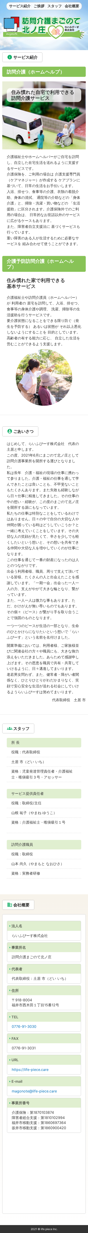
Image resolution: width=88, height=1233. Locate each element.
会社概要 (72, 6)
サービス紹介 (20, 6)
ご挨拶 (39, 6)
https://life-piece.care (30, 1069)
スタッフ (54, 6)
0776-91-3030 (24, 1026)
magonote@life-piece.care (34, 1091)
